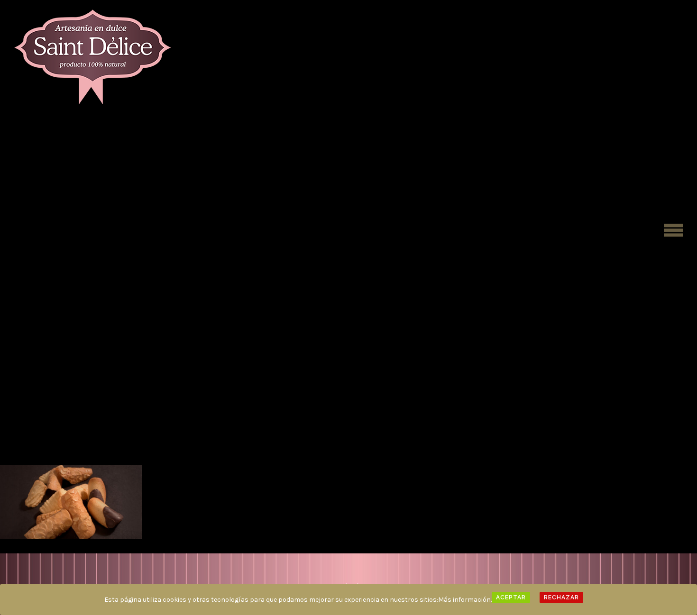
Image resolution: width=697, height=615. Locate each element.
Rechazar (561, 597)
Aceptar (511, 597)
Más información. (465, 600)
